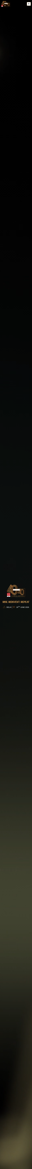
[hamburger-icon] (29, 4)
